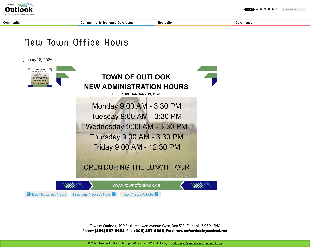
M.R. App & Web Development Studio (197, 243)
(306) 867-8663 (110, 231)
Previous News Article (91, 195)
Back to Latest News (49, 195)
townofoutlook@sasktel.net (201, 231)
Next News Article (137, 195)
